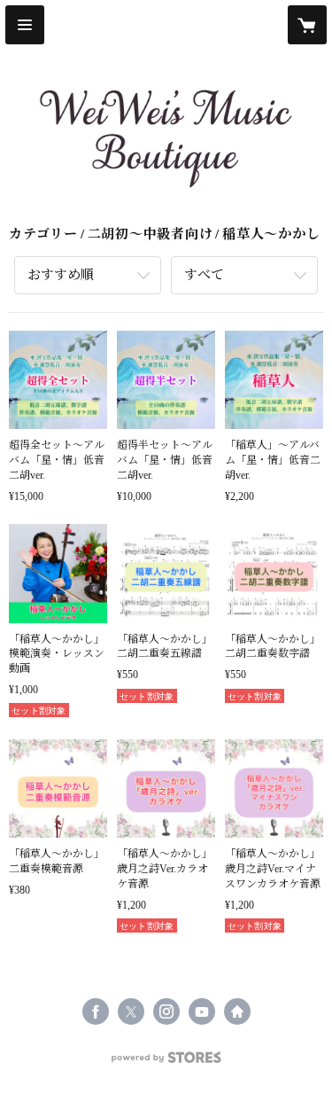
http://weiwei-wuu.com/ (237, 1011)
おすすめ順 (60, 275)
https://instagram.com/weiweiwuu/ (166, 1011)
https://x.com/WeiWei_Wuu (131, 1011)
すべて (204, 275)
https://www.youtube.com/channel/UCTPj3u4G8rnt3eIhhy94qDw (202, 1011)
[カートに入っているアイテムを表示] (307, 24)
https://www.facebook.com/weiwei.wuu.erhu (95, 1011)
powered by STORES (166, 1062)
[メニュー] (24, 24)
